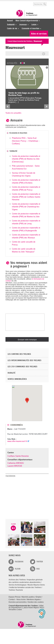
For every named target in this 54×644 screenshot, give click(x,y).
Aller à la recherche (27, 2)
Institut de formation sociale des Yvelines (25, 587)
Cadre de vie (11, 28)
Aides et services (39, 33)
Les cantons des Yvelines (19, 354)
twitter (39, 561)
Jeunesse (22, 25)
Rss (38, 568)
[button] (27, 400)
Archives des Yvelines (17, 580)
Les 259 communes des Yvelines (22, 366)
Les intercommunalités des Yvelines (24, 360)
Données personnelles (17, 602)
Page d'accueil (27, 624)
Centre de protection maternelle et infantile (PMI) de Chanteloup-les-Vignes (26, 207)
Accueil (10, 21)
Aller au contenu (16, 2)
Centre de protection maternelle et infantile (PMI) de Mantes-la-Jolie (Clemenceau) (26, 159)
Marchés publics (28, 597)
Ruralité (11, 373)
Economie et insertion (29, 28)
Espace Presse (14, 597)
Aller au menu (7, 2)
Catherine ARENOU (15, 463)
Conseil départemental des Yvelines (27, 13)
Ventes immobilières (17, 379)
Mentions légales (33, 599)
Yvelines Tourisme (16, 590)
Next (46, 106)
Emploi (38, 597)
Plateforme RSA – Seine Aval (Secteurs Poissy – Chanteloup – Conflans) (25, 141)
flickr (17, 568)
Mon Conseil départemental (26, 21)
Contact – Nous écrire (17, 599)
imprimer (43, 54)
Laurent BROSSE (14, 466)
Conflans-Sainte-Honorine (18, 456)
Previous (8, 106)
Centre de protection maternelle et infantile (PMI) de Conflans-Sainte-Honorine (26, 197)
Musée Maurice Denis (36, 585)
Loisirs (33, 25)
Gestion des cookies (36, 602)
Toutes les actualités (13, 113)
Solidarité (10, 25)
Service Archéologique (17, 585)
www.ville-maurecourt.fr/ (17, 441)
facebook (19, 561)
